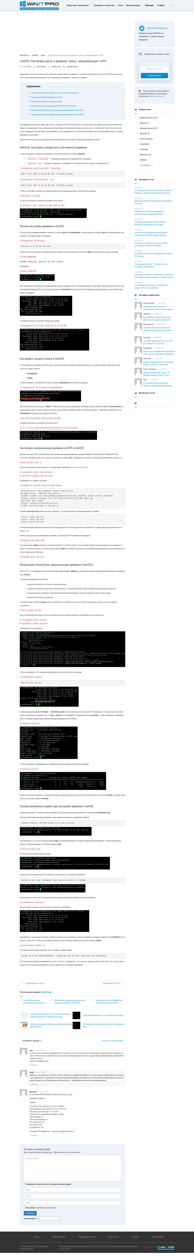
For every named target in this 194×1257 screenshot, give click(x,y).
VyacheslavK (41, 67)
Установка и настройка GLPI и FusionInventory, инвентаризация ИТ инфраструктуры (50, 1015)
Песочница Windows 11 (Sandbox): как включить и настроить (151, 265)
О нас (36, 1237)
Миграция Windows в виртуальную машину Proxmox (153, 202)
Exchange (149, 5)
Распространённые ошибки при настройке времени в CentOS (57, 115)
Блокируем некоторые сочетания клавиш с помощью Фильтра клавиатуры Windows (153, 191)
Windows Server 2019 (149, 128)
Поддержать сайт (87, 1237)
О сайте (160, 5)
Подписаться (154, 75)
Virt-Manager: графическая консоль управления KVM (103, 1025)
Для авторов (59, 1237)
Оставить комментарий (112, 1041)
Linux (43, 55)
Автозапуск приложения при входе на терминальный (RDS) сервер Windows (151, 233)
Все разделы (145, 165)
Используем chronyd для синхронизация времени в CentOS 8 (57, 110)
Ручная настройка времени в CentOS (47, 97)
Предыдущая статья (34, 983)
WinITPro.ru (25, 55)
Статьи (135, 1237)
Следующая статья (111, 983)
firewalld (52, 961)
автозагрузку (82, 467)
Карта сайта (158, 1237)
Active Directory (146, 139)
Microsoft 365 (145, 155)
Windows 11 (145, 123)
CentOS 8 (27, 571)
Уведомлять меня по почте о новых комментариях (48, 1184)
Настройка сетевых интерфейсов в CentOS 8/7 (34, 1001)
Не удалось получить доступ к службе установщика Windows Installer (151, 244)
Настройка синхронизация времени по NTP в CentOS (53, 106)
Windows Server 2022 (149, 118)
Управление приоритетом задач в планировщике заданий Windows (149, 212)
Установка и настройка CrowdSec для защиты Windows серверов (151, 286)
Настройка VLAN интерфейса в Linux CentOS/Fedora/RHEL (109, 1001)
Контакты (114, 1237)
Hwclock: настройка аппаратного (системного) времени (55, 93)
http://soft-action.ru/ (156, 96)
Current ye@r (30, 1218)
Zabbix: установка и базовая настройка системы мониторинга (51, 1025)
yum (120, 458)
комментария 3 (72, 67)
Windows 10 (145, 134)
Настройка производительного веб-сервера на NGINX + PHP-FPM (69, 1001)
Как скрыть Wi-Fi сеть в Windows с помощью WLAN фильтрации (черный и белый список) (154, 276)
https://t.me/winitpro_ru (157, 28)
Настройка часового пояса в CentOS (46, 102)
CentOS (35, 55)
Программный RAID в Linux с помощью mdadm (103, 1015)
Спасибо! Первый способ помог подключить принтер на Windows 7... (157, 330)
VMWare (143, 160)
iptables (61, 961)
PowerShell (144, 144)
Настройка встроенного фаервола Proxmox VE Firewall (153, 255)
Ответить (34, 1065)
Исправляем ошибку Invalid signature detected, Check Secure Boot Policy (150, 223)
